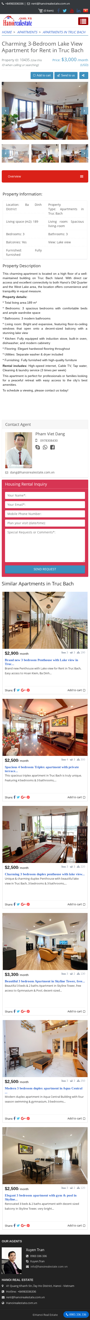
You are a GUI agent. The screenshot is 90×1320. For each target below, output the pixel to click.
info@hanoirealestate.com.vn (49, 1266)
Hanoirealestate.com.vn (21, 1303)
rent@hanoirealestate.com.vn (50, 3)
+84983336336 (14, 3)
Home (7, 32)
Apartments (27, 32)
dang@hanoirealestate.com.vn (32, 472)
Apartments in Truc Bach (64, 32)
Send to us (68, 75)
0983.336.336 (77, 1314)
